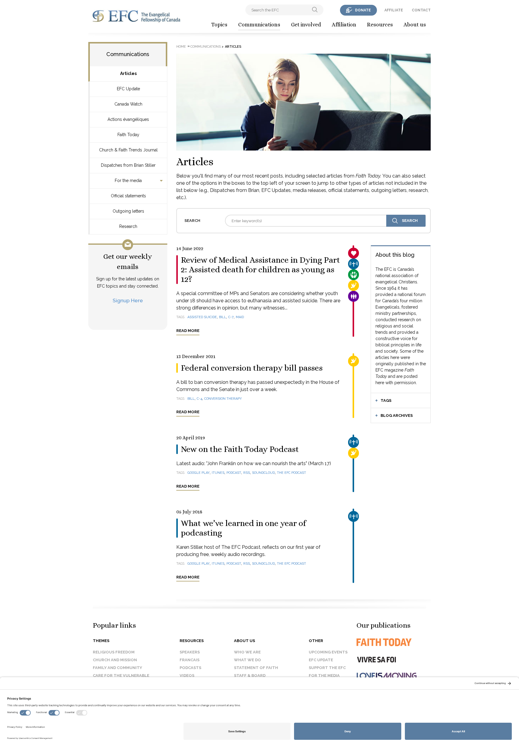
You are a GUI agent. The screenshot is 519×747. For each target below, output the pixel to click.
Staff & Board (250, 675)
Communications (259, 25)
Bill (222, 317)
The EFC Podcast (291, 473)
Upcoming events (328, 652)
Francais (189, 660)
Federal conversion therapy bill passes (252, 368)
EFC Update (128, 88)
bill (191, 399)
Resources (380, 25)
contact (421, 10)
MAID (240, 317)
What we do (247, 660)
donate (363, 10)
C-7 (231, 317)
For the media (128, 180)
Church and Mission (115, 660)
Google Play (198, 473)
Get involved (306, 25)
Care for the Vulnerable (121, 675)
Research (128, 226)
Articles (128, 73)
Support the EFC (327, 667)
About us (415, 25)
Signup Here (128, 300)
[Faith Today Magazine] (396, 642)
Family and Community (117, 667)
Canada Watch (128, 104)
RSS (246, 473)
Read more (187, 330)
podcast (233, 473)
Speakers (190, 652)
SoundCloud (263, 473)
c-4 (199, 399)
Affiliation (344, 25)
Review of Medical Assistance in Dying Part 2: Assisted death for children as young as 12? (260, 269)
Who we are (247, 652)
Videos (187, 675)
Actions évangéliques (128, 119)
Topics (219, 25)
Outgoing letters (128, 211)
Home (181, 47)
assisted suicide (202, 317)
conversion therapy (223, 399)
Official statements (128, 195)
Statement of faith (256, 667)
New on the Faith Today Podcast (240, 449)
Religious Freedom (114, 652)
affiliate (393, 10)
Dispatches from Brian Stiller (128, 165)
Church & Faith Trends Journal (128, 150)
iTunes (218, 473)
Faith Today (128, 134)
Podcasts (190, 667)
